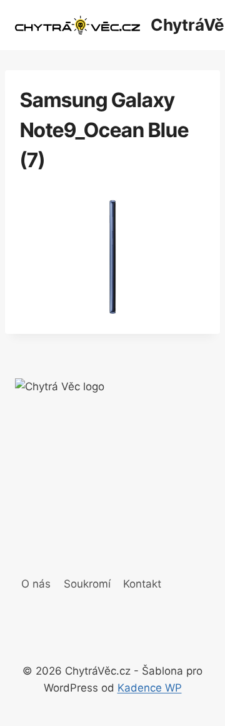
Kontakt (142, 584)
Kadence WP (150, 688)
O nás (36, 584)
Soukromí (87, 584)
